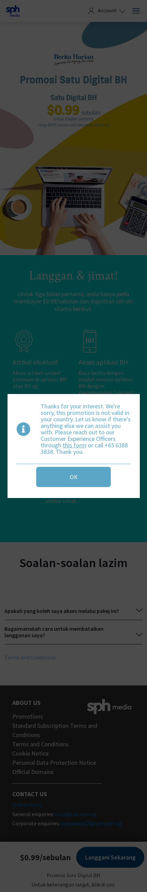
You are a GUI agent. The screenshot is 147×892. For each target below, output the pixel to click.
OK (74, 477)
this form (74, 445)
